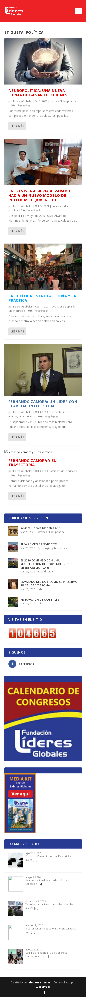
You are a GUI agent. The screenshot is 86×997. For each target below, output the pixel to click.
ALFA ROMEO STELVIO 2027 (38, 544)
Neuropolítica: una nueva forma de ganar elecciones (37, 92)
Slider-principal (68, 101)
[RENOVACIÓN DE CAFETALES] (13, 602)
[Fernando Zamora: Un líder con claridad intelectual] (43, 370)
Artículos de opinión (63, 306)
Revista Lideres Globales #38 (40, 528)
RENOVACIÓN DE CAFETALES (39, 599)
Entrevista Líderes (60, 412)
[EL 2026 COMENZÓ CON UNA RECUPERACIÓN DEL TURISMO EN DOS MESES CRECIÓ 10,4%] (13, 563)
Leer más (17, 126)
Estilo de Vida (45, 571)
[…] (35, 860)
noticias (54, 101)
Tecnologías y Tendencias (52, 548)
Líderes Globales (22, 101)
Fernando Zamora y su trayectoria (32, 462)
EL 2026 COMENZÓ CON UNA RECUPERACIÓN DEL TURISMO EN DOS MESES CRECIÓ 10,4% (46, 563)
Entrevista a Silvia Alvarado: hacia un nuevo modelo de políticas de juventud (40, 195)
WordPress (43, 987)
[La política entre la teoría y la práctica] (43, 267)
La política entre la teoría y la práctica (42, 298)
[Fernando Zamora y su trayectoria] (43, 452)
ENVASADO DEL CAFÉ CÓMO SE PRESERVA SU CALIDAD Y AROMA (48, 583)
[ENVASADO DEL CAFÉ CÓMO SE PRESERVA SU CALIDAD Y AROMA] (13, 584)
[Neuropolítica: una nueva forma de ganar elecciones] (43, 61)
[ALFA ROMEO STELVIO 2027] (13, 547)
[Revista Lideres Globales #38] (13, 531)
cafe (40, 589)
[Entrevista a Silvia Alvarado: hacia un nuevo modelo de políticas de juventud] (43, 162)
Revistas (42, 532)
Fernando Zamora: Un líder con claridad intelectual (42, 403)
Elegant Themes (39, 982)
